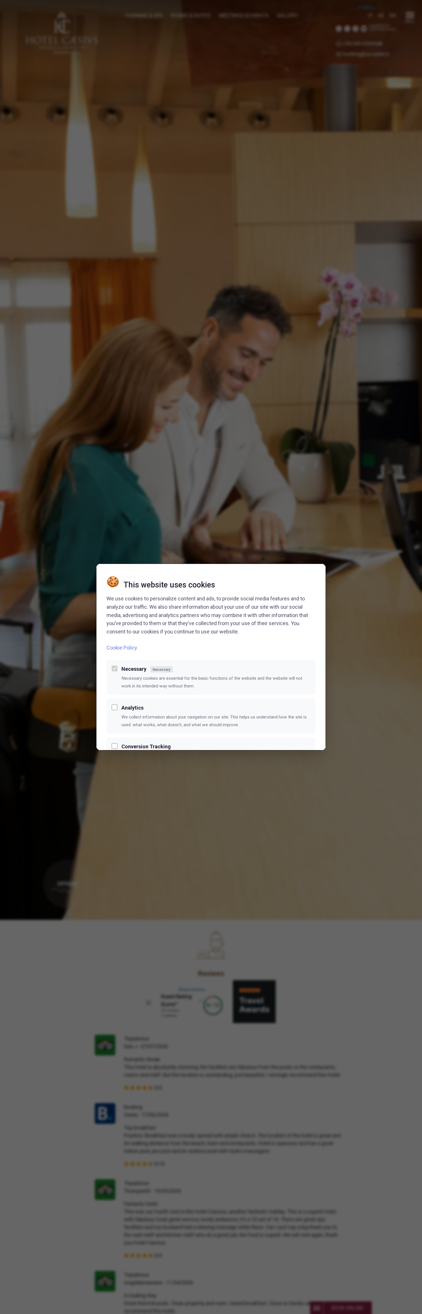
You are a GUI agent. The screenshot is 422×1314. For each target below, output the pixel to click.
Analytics (132, 708)
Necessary (145, 669)
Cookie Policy (122, 648)
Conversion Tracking (146, 746)
